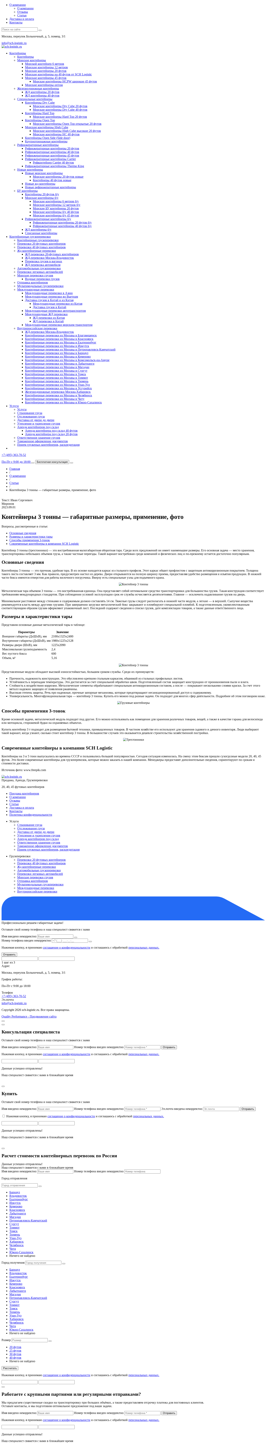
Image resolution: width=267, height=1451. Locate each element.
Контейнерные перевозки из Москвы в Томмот (56, 377)
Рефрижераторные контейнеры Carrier (50, 159)
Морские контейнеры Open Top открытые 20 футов (67, 123)
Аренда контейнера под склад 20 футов (51, 434)
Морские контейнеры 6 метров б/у (56, 201)
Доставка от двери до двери (35, 420)
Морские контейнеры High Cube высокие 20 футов (67, 130)
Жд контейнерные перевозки (36, 250)
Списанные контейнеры (41, 233)
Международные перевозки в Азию (49, 293)
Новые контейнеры (30, 169)
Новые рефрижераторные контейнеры (50, 187)
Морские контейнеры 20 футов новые (58, 176)
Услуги (14, 406)
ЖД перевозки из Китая (49, 317)
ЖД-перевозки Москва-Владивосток (49, 257)
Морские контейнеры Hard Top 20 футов (60, 116)
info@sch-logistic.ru (14, 43)
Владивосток (18, 1195)
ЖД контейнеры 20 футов (42, 92)
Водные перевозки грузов (42, 279)
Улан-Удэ (15, 1238)
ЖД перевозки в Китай (48, 321)
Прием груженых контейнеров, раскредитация (48, 444)
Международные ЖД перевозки (46, 314)
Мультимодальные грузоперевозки (40, 286)
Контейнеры (17, 53)
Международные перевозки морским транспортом (58, 324)
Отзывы (22, 12)
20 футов (15, 1347)
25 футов (15, 1350)
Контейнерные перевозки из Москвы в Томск (55, 374)
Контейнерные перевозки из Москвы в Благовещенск (61, 335)
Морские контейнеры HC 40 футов (56, 134)
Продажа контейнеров (24, 793)
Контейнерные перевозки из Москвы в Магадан (57, 367)
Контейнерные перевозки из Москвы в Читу (54, 399)
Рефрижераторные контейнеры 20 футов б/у (62, 222)
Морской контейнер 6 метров (44, 63)
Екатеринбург (18, 1199)
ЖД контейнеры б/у (38, 229)
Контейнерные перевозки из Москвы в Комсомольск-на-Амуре (67, 360)
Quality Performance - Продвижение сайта (29, 1016)
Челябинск (16, 1245)
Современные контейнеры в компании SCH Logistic (44, 543)
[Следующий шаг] (75, 937)
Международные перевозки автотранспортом (55, 310)
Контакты (15, 22)
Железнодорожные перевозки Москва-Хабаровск (58, 391)
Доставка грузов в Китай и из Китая (49, 300)
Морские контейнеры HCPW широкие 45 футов (65, 81)
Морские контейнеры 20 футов (45, 71)
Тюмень (14, 1234)
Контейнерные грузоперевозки (30, 236)
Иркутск (15, 1202)
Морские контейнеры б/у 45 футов (56, 215)
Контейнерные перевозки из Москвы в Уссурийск (58, 388)
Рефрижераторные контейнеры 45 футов (52, 155)
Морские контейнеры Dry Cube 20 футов (60, 106)
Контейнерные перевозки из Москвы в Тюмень (56, 381)
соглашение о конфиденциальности (66, 947)
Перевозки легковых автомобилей (40, 272)
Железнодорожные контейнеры (38, 88)
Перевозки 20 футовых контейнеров (41, 243)
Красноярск (17, 1210)
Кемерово (15, 1206)
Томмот (14, 1227)
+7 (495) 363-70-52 (14, 996)
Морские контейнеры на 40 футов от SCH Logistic (58, 74)
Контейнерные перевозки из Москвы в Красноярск (59, 339)
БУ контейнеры (27, 190)
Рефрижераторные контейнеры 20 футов (52, 148)
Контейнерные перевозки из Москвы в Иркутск (57, 346)
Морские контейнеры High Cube (46, 127)
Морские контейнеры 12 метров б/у (56, 205)
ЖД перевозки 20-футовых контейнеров (52, 254)
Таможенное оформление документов (42, 441)
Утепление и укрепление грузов (38, 423)
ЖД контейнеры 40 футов (42, 95)
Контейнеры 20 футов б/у (42, 194)
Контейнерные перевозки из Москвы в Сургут (56, 370)
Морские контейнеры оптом (44, 85)
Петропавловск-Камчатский (28, 1220)
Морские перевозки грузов (35, 275)
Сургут (14, 1224)
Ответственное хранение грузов (38, 437)
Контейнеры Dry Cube (40, 102)
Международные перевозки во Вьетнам (51, 296)
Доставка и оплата (21, 19)
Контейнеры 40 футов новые (52, 180)
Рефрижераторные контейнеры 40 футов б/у (62, 226)
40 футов (15, 1357)
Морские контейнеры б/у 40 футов (56, 212)
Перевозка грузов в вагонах (43, 261)
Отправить (9, 954)
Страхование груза (29, 413)
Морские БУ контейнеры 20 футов (56, 208)
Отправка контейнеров (32, 282)
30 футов (15, 1354)
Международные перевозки (35, 289)
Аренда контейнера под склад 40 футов (51, 430)
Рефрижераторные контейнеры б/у (48, 219)
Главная (14, 468)
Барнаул (14, 1192)
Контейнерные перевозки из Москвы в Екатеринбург (60, 342)
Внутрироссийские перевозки (37, 328)
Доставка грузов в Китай (49, 307)
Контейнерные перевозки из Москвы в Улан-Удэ (57, 384)
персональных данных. (143, 947)
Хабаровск (16, 1241)
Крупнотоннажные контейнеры (46, 141)
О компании (17, 4)
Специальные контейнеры (34, 99)
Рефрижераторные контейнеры (38, 145)
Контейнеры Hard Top (39, 113)
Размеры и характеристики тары (31, 536)
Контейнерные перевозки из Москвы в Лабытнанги (59, 363)
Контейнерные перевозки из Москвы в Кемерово (58, 356)
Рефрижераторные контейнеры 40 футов (52, 152)
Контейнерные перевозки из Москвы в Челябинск (58, 395)
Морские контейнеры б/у (41, 197)
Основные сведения (22, 533)
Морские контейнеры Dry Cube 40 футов (60, 109)
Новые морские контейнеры (44, 173)
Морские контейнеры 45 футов (45, 78)
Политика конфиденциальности (30, 814)
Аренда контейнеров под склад (38, 427)
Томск (13, 1231)
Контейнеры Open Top (40, 120)
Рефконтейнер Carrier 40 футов (53, 162)
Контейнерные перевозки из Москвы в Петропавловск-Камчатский (70, 349)
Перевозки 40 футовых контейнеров (41, 247)
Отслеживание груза (31, 416)
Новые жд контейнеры (40, 183)
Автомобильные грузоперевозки (39, 268)
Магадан (15, 1217)
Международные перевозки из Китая (57, 303)
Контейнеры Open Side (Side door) (47, 138)
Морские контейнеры (31, 60)
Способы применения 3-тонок (29, 540)
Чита (12, 1248)
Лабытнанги (17, 1213)
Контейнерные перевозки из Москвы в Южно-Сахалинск (63, 402)
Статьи (22, 15)
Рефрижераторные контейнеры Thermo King (54, 166)
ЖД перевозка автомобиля (42, 264)
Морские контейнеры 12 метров (46, 67)
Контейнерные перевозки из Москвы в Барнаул (56, 353)
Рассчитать (10, 1368)
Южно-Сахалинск (21, 1252)
